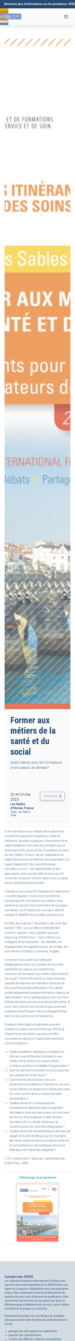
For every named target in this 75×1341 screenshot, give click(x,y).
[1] (47, 923)
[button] (66, 16)
